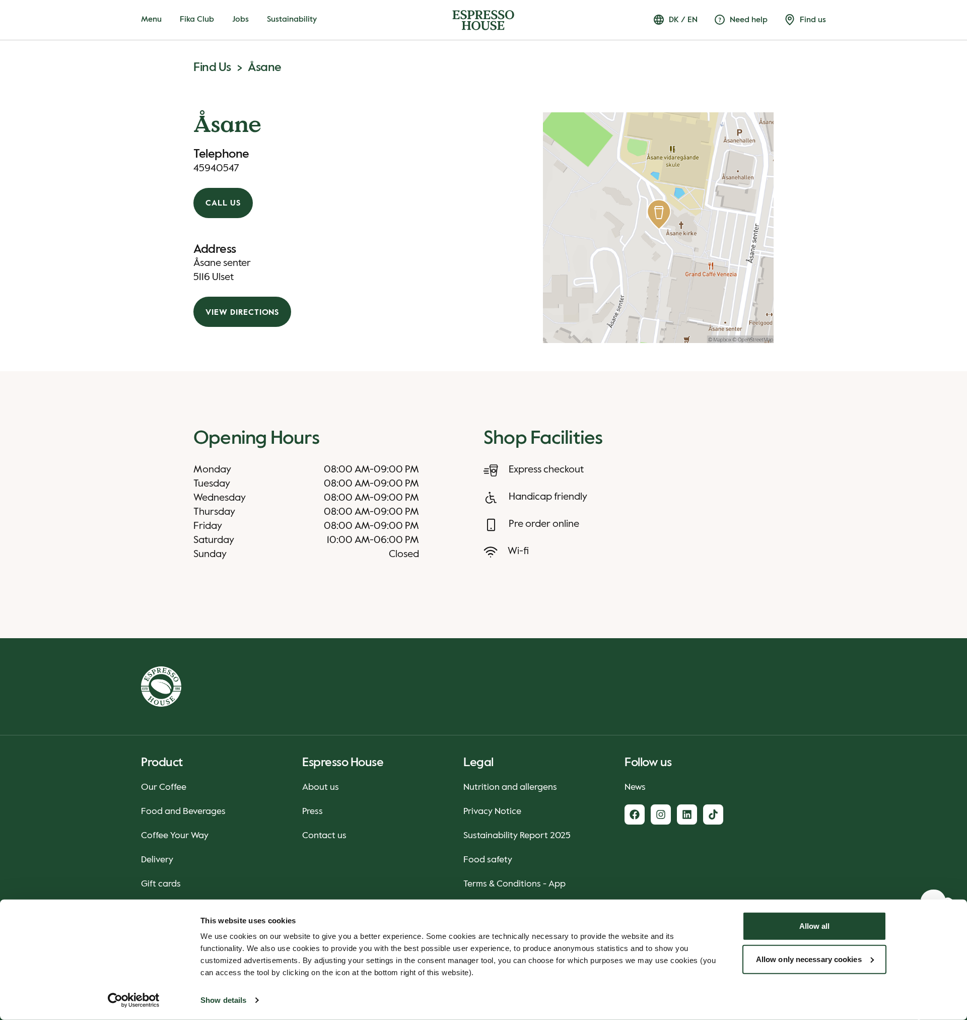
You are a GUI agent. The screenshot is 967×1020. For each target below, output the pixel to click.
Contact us (324, 835)
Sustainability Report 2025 (517, 835)
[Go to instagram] (661, 814)
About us (320, 787)
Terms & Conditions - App (514, 884)
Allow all (814, 926)
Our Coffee (163, 787)
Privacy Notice (492, 811)
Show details (223, 1000)
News (635, 787)
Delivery (157, 859)
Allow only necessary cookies (809, 959)
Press (312, 811)
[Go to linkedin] (687, 814)
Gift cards (161, 884)
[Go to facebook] (635, 814)
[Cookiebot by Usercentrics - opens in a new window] (134, 1000)
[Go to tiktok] (713, 814)
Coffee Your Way (175, 835)
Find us (212, 67)
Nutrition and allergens (510, 787)
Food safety (487, 859)
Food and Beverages (183, 811)
